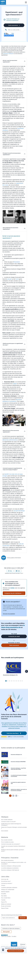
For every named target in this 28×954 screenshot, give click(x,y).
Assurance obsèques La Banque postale (11, 866)
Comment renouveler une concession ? (10, 844)
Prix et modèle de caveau (7, 842)
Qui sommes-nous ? (6, 881)
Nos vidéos (4, 895)
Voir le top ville (4, 879)
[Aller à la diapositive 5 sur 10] (13, 681)
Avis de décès (4, 830)
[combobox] (14, 30)
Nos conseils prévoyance (7, 860)
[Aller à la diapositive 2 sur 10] (8, 681)
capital (15, 383)
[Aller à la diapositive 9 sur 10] (20, 681)
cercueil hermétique (19, 510)
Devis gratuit (6, 931)
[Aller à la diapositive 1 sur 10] (6, 681)
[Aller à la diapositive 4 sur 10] (11, 681)
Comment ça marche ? (6, 883)
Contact (3, 885)
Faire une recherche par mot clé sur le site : (11, 915)
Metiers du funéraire (6, 904)
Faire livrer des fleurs (17, 733)
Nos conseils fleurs (5, 897)
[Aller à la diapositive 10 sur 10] (22, 681)
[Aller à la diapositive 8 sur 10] (18, 681)
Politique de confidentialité (7, 889)
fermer (23, 944)
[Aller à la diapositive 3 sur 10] (9, 681)
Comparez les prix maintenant (13, 593)
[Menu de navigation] (26, 2)
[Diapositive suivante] (26, 671)
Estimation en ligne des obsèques (11, 928)
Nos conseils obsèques (6, 819)
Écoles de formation (6, 906)
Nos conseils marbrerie (6, 840)
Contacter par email (17, 636)
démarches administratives (10, 440)
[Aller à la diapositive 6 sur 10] (15, 681)
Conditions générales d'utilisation (9, 887)
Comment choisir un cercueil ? (8, 821)
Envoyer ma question (9, 613)
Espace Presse (4, 908)
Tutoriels (3, 900)
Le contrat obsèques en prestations (10, 868)
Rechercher (23, 917)
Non (19, 571)
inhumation (17, 262)
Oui (11, 571)
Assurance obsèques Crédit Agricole (10, 870)
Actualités (3, 893)
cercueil (9, 279)
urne (17, 279)
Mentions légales (5, 891)
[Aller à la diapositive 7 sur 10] (17, 681)
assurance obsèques (8, 53)
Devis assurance (13, 25)
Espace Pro (4, 902)
